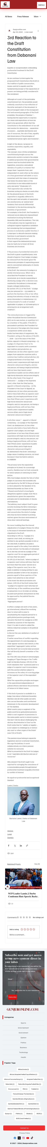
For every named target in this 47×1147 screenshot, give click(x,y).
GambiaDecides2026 (17, 1104)
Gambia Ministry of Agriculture (24, 1099)
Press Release (23, 16)
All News (8, 16)
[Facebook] (14, 1137)
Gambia (10, 837)
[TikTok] (31, 1137)
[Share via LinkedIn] (21, 845)
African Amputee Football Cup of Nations (24, 1074)
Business (23, 1047)
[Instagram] (23, 1137)
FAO (26, 1089)
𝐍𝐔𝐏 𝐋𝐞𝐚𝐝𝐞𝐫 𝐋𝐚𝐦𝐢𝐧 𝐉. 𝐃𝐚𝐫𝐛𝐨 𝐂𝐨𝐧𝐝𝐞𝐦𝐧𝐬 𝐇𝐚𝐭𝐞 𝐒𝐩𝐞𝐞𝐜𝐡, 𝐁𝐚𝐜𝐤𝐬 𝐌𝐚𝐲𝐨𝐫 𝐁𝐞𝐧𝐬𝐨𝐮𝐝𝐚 (22, 895)
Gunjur (9, 1113)
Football (35, 1089)
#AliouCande (24, 1069)
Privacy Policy (24, 1133)
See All (37, 864)
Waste (30, 1113)
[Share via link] (27, 845)
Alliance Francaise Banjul (14, 1079)
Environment (23, 1033)
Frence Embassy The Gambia (24, 1094)
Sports (23, 1023)
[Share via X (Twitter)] (15, 845)
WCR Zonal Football (24, 1118)
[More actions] (38, 30)
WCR (40, 1113)
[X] (19, 1137)
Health (23, 1057)
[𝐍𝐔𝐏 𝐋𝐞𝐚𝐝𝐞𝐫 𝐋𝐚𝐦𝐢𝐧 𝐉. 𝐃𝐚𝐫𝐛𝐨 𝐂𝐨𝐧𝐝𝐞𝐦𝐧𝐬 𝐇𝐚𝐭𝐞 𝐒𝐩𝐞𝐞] (23, 879)
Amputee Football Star (35, 1079)
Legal (9, 834)
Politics (23, 1042)
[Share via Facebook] (8, 845)
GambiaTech (34, 1104)
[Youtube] (27, 1137)
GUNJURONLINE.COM (22, 1009)
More (36, 16)
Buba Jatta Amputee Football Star (30, 1084)
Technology (23, 1052)
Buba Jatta (11, 1084)
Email (10, 979)
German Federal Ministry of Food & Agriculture (24, 1109)
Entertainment (23, 1028)
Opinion (10, 831)
